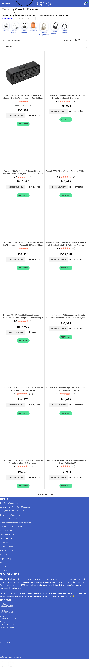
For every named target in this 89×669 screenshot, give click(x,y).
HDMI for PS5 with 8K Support (11, 527)
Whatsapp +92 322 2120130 (6, 605)
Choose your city (16, 116)
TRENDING (4, 499)
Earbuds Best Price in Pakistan (11, 519)
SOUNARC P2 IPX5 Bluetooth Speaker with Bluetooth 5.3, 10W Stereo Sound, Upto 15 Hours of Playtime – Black (23, 98)
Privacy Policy (5, 543)
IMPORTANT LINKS (7, 539)
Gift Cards (3, 570)
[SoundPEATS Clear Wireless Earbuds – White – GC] (66, 148)
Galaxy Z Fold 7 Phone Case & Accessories (15, 507)
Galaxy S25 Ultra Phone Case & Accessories (16, 511)
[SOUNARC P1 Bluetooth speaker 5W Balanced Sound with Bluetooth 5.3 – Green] (23, 437)
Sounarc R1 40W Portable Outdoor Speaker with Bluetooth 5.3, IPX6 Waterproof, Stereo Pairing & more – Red (23, 317)
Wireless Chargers (6, 531)
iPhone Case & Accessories (10, 515)
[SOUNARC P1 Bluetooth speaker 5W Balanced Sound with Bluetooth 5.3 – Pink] (66, 365)
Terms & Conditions (7, 551)
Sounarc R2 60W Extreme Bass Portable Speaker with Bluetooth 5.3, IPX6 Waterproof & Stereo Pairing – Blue (65, 245)
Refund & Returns (6, 547)
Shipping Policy (5, 559)
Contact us (4, 566)
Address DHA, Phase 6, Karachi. (8, 623)
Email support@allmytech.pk (8, 617)
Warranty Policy (6, 554)
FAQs (2, 563)
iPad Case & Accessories (9, 503)
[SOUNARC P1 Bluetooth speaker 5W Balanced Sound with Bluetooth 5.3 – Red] (23, 365)
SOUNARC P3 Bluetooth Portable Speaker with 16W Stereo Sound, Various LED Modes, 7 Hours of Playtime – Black (23, 245)
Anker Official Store (7, 535)
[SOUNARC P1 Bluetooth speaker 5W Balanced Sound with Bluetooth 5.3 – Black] (66, 72)
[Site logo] (44, 3)
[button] (23, 124)
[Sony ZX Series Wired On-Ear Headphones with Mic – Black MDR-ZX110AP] (66, 437)
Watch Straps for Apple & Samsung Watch (15, 523)
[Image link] (23, 635)
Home (4, 40)
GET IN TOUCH (5, 600)
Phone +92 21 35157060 (6, 611)
